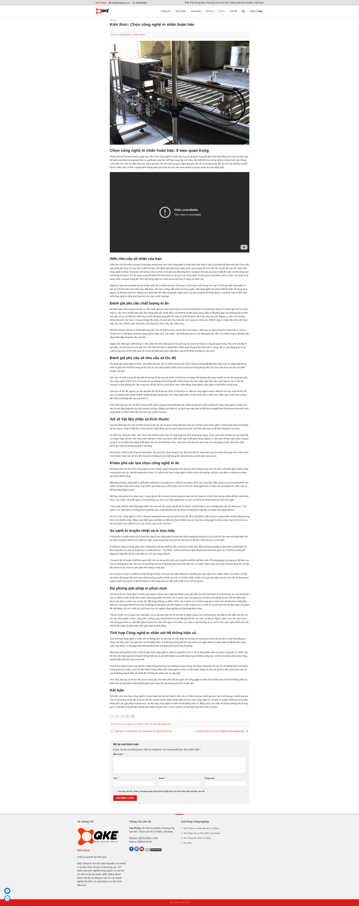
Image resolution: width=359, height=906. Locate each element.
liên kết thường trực (162, 724)
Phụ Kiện (188, 843)
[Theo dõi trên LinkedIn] (136, 849)
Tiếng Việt (254, 11)
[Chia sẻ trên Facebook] (112, 716)
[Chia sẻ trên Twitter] (117, 716)
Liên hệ (233, 11)
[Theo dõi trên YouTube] (141, 849)
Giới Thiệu (180, 11)
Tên (115, 778)
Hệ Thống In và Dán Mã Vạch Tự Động (201, 828)
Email (162, 778)
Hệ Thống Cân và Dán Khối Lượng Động (202, 833)
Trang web (209, 778)
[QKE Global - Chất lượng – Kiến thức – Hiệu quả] (108, 11)
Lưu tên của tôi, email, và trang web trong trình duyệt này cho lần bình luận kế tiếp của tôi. (161, 791)
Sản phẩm (196, 11)
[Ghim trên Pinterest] (127, 716)
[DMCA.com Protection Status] (153, 849)
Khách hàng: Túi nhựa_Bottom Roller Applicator (221, 731)
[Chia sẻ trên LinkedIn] (132, 716)
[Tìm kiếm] (243, 11)
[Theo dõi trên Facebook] (131, 849)
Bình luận (118, 754)
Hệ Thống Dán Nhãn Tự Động (197, 838)
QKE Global (139, 34)
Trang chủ (166, 11)
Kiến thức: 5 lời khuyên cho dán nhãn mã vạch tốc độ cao (143, 731)
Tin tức (221, 11)
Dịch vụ (209, 11)
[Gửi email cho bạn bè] (122, 716)
